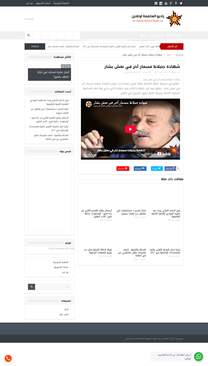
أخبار (156, 72)
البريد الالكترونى (130, 72)
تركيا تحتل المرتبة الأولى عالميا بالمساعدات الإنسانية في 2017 (118, 46)
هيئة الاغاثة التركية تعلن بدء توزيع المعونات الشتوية (98, 251)
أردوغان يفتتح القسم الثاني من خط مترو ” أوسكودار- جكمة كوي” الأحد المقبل (96, 213)
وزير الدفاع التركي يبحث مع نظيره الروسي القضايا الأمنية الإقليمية (165, 213)
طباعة (145, 72)
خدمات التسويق (43, 3)
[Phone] (8, 358)
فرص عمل (63, 314)
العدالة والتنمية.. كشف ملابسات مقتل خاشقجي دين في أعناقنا (61, 46)
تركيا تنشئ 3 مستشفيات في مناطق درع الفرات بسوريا (131, 212)
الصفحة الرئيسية (61, 3)
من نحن (29, 3)
